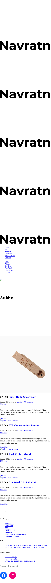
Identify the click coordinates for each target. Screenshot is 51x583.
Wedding (8, 532)
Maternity (9, 524)
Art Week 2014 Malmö (22, 482)
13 (3, 433)
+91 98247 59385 (11, 559)
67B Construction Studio (24, 425)
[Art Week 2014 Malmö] (9, 477)
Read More (4, 418)
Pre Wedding (10, 530)
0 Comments (28, 402)
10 (3, 461)
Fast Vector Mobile (20, 454)
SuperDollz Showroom (22, 396)
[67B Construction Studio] (9, 420)
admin (19, 402)
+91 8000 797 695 (11, 557)
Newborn (9, 526)
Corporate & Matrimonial (15, 534)
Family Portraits (12, 536)
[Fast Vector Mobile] (9, 449)
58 (3, 490)
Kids (6, 528)
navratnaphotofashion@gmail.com (20, 561)
